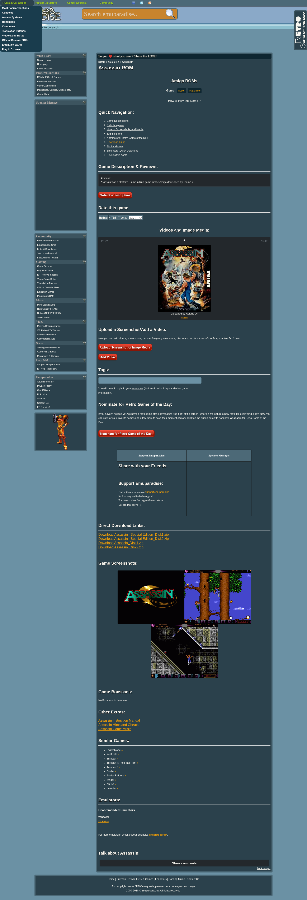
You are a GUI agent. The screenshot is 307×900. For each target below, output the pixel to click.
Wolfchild (113, 754)
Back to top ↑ (263, 868)
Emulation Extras (12, 44)
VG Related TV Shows (48, 330)
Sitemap (121, 879)
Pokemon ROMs (45, 296)
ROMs (101, 62)
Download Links (116, 142)
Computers (8, 26)
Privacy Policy (44, 386)
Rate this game (115, 125)
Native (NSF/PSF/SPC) (49, 313)
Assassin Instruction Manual (119, 720)
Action (181, 90)
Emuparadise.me (150, 890)
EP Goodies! (43, 407)
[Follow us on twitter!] (142, 3)
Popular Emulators (46, 2)
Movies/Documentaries (49, 326)
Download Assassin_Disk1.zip (120, 543)
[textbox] (130, 14)
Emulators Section (46, 81)
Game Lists (43, 94)
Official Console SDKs (15, 40)
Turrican (112, 758)
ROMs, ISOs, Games (15, 2)
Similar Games (115, 146)
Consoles (7, 12)
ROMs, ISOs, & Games (49, 77)
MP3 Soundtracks (46, 304)
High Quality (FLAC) (47, 309)
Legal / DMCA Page (185, 886)
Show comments (184, 863)
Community (106, 2)
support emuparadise (157, 492)
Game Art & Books (46, 351)
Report (184, 318)
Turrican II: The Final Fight (122, 762)
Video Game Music (46, 85)
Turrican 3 (113, 767)
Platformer (195, 90)
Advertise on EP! (45, 381)
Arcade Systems (12, 17)
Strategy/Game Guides (49, 347)
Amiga (111, 62)
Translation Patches (14, 31)
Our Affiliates (43, 390)
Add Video (107, 357)
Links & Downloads (47, 249)
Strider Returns (116, 775)
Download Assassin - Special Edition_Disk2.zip (133, 538)
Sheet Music (43, 317)
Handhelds (8, 21)
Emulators (161, 879)
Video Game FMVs (46, 334)
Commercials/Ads (46, 338)
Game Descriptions (117, 120)
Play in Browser (11, 49)
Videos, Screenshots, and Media (125, 129)
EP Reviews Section (47, 274)
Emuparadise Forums (48, 240)
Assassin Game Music (114, 729)
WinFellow (103, 821)
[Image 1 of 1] (184, 278)
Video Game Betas (13, 35)
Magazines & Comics (48, 356)
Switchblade (115, 750)
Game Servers (44, 266)
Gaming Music (177, 879)
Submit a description (115, 195)
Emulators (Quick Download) (123, 150)
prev (104, 241)
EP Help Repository (47, 368)
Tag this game (115, 133)
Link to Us (42, 394)
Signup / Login (44, 60)
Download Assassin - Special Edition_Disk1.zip (133, 534)
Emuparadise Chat (46, 245)
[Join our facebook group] (133, 3)
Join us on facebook (47, 253)
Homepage (42, 64)
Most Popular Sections (15, 8)
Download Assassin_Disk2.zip (120, 547)
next (264, 241)
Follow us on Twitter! (47, 257)
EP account (137, 388)
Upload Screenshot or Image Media (125, 347)
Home (111, 879)
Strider (111, 771)
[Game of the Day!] (300, 30)
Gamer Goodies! (77, 2)
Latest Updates (45, 68)
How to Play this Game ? (184, 100)
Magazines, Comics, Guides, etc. (54, 90)
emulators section (158, 835)
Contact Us (43, 403)
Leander (112, 788)
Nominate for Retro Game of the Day (127, 138)
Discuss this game (117, 155)
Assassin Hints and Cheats (118, 725)
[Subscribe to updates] (150, 3)
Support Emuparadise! (48, 364)
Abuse (111, 784)
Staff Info (41, 398)
